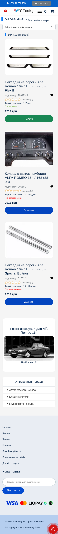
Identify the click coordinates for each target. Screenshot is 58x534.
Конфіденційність (11, 451)
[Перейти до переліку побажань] (45, 11)
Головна (6, 427)
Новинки (6, 445)
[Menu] (40, 11)
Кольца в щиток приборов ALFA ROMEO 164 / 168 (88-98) (27, 177)
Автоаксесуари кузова (22, 390)
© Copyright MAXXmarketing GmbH (23, 527)
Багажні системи (19, 397)
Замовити (29, 210)
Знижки (6, 439)
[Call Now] (53, 529)
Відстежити (13, 490)
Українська (41, 3)
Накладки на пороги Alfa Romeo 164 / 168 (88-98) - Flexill (25, 86)
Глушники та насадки (21, 403)
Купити (29, 118)
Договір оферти (10, 463)
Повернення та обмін (13, 457)
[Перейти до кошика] (52, 11)
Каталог (6, 433)
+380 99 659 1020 (18, 3)
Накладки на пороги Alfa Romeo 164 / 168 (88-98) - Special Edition (25, 269)
